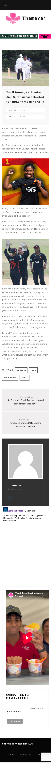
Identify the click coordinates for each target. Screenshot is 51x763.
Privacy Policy (27, 755)
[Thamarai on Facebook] (10, 498)
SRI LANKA (21, 370)
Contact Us (43, 755)
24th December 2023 (18, 110)
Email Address (15, 711)
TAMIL (33, 370)
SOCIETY (21, 117)
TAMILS (24, 378)
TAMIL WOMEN (10, 378)
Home (13, 755)
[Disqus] (25, 541)
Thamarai (14, 485)
